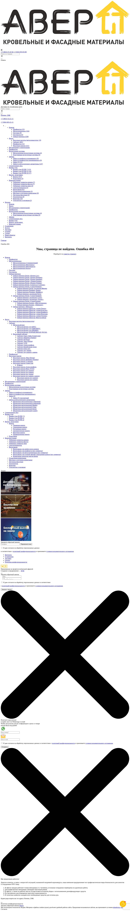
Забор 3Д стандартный (21, 398)
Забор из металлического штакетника (28, 164)
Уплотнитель (18, 197)
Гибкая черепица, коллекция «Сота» (29, 297)
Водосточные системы (17, 151)
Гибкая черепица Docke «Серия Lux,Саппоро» (29, 285)
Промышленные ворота (21, 434)
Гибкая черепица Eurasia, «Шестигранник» (32, 303)
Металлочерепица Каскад (22, 268)
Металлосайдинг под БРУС (26, 327)
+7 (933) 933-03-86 (20, 52)
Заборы (11, 157)
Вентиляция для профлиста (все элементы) (28, 451)
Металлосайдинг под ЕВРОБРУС (28, 328)
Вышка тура (13, 167)
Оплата (7, 560)
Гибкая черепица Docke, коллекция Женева (32, 288)
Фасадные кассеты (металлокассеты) (27, 140)
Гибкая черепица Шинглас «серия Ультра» (31, 308)
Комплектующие (15, 180)
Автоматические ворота (21, 431)
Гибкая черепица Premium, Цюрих (29, 290)
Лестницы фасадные (21, 195)
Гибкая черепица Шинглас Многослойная (31, 318)
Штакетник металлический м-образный (27, 403)
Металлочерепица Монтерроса (23, 265)
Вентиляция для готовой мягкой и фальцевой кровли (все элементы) (37, 454)
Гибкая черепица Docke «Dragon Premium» (27, 277)
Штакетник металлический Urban (24, 407)
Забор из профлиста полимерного (26, 158)
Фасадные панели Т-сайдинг (23, 361)
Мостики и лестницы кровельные (26, 193)
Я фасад (20, 365)
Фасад (11, 138)
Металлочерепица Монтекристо (24, 266)
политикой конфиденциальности (24, 551)
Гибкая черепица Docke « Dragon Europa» (27, 281)
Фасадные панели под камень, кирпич (26, 376)
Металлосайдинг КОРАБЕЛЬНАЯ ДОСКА (32, 332)
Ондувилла (18, 135)
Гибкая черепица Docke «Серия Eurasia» (27, 301)
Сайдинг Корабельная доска (27, 347)
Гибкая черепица (21, 136)
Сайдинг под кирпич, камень (27, 352)
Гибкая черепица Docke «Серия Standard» (27, 296)
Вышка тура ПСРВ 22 (22, 173)
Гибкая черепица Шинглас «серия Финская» (32, 314)
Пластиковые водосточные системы (26, 155)
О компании (9, 557)
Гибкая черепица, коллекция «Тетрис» (30, 299)
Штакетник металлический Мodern (25, 405)
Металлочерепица (21, 131)
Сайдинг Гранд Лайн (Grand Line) (29, 336)
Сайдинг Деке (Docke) (25, 341)
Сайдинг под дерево (24, 350)
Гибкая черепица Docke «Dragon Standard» (27, 279)
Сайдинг (18, 142)
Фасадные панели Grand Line (23, 363)
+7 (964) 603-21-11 (7, 122)
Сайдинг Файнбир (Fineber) (26, 338)
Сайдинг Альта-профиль (25, 345)
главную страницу (69, 254)
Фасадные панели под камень (23, 372)
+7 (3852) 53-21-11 (7, 119)
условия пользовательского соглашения (60, 551)
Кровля (11, 127)
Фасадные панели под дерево (23, 374)
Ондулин (17, 133)
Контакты (8, 555)
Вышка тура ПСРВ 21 (22, 171)
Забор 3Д (17, 162)
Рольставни (18, 178)
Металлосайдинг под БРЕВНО (27, 330)
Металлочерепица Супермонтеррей (25, 263)
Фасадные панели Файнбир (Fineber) (25, 359)
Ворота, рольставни (16, 175)
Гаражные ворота (19, 425)
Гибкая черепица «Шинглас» (23, 307)
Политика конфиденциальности (16, 562)
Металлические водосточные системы (27, 153)
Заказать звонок (7, 589)
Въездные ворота (19, 432)
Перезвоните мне (26, 544)
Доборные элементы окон (23, 186)
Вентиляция (18, 189)
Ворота (17, 177)
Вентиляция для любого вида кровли (26, 449)
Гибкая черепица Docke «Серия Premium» (27, 286)
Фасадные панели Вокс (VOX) (23, 369)
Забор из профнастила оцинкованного (27, 160)
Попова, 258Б (5, 115)
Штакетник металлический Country (25, 411)
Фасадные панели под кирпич (23, 370)
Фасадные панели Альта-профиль (24, 367)
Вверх (21, 905)
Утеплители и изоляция (22, 200)
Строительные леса (16, 166)
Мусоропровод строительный (19, 147)
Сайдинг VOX (22, 343)
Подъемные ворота (19, 429)
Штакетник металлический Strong (25, 409)
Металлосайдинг (19, 325)
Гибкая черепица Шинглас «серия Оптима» (32, 316)
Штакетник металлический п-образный (26, 401)
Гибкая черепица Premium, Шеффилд (30, 292)
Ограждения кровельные (22, 191)
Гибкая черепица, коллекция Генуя (29, 294)
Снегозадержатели (20, 188)
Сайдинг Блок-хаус (23, 349)
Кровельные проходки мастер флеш (25, 456)
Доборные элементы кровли (24, 182)
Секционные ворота (20, 427)
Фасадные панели (21, 146)
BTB (22, 571)
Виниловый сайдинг (20, 334)
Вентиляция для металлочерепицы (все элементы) (30, 453)
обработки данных (119, 907)
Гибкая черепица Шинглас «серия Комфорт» (32, 312)
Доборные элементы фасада (24, 184)
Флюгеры (18, 198)
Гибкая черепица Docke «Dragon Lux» (26, 276)
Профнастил (19, 129)
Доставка (8, 558)
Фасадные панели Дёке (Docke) (24, 358)
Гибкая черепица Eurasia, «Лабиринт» (30, 305)
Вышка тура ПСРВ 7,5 (22, 169)
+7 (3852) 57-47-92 (7, 52)
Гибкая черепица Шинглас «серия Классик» (32, 310)
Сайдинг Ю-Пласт (23, 339)
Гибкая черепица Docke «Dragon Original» (27, 283)
